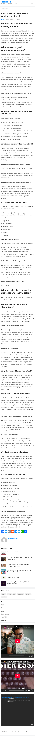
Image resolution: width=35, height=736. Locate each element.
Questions (4, 597)
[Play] (3, 656)
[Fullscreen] (32, 656)
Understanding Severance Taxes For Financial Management (18, 565)
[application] (17, 641)
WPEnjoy (19, 732)
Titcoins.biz (5, 2)
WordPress (30, 732)
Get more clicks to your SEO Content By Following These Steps (19, 571)
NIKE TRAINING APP (13, 577)
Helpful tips (28, 594)
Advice (3, 594)
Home (2, 8)
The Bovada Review (13, 552)
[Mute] (29, 656)
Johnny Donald (9, 19)
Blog (6, 8)
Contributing (20, 594)
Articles (9, 594)
